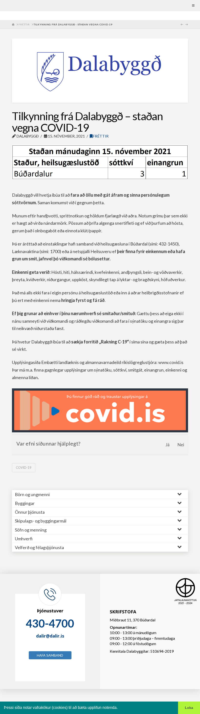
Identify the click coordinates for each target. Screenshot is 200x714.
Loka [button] (189, 708)
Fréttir (101, 136)
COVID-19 (23, 467)
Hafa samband (50, 655)
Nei (180, 444)
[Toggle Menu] (100, 5)
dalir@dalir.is (50, 636)
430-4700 (50, 623)
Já (167, 444)
